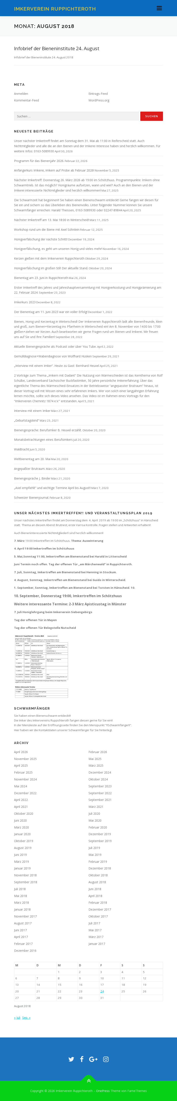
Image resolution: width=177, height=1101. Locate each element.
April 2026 (21, 752)
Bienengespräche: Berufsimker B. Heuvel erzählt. (48, 430)
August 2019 (23, 848)
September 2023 (100, 786)
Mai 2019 (94, 855)
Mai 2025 (94, 759)
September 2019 (100, 841)
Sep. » (26, 1017)
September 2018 (25, 882)
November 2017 (25, 916)
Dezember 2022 (25, 793)
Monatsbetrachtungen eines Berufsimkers (43, 440)
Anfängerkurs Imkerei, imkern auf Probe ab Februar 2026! (54, 170)
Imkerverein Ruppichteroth (55, 8)
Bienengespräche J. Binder (32, 478)
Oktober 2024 (98, 779)
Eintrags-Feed (98, 94)
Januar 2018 (22, 909)
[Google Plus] (93, 1059)
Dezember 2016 (25, 950)
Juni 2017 (20, 930)
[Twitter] (71, 1059)
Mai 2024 (20, 786)
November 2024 (25, 779)
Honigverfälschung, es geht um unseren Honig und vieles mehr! (58, 249)
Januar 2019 (22, 868)
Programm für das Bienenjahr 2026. (39, 161)
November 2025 (25, 759)
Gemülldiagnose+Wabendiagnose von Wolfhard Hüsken (53, 356)
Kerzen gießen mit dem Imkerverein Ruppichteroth (49, 258)
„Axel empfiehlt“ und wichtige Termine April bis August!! (52, 488)
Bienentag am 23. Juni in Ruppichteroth (41, 278)
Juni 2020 (20, 820)
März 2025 (95, 765)
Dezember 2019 (99, 834)
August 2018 (97, 882)
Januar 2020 (22, 834)
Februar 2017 (23, 944)
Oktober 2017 (98, 916)
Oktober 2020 (23, 813)
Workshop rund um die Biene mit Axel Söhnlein (46, 229)
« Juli (17, 1017)
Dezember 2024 (99, 772)
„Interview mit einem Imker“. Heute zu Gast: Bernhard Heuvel (56, 366)
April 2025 (21, 765)
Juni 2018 (94, 889)
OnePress (103, 1091)
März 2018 (21, 902)
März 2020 (21, 827)
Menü (159, 8)
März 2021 (95, 807)
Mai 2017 (94, 930)
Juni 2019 (20, 855)
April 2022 (21, 800)
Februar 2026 (97, 752)
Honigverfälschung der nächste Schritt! (41, 239)
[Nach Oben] (88, 1081)
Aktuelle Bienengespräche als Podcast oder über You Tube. (55, 346)
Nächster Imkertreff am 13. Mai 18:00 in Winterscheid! (51, 220)
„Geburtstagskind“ (26, 420)
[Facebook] (82, 1059)
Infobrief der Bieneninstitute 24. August (56, 48)
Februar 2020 (97, 827)
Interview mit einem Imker (32, 411)
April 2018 (95, 896)
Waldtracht (21, 449)
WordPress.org (98, 100)
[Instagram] (106, 1059)
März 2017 (95, 937)
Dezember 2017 (99, 909)
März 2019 (21, 862)
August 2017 (23, 923)
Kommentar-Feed (26, 100)
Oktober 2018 (98, 875)
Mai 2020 (94, 820)
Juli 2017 (94, 923)
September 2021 (100, 800)
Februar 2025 (23, 772)
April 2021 (21, 807)
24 (102, 991)
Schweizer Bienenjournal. (31, 497)
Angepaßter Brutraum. (29, 469)
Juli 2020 (94, 813)
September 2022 (100, 793)
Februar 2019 (97, 862)
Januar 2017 (96, 944)
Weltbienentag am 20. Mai (32, 459)
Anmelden (21, 94)
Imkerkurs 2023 (25, 302)
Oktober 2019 (23, 841)
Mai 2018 (20, 896)
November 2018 (25, 875)
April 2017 (21, 937)
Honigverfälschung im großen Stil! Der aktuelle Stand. (51, 268)
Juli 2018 (20, 889)
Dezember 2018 (99, 868)
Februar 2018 (97, 902)
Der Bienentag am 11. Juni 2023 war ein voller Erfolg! (50, 312)
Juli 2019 (94, 848)
